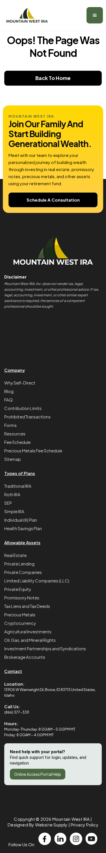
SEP (8, 503)
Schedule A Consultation (53, 199)
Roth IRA (12, 494)
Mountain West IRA (71, 819)
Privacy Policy (84, 824)
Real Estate (15, 555)
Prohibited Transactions (27, 416)
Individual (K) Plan (20, 519)
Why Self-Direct (19, 382)
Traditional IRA (17, 486)
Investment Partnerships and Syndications (45, 648)
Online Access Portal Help (37, 774)
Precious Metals (19, 614)
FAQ (8, 399)
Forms (10, 425)
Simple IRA (14, 511)
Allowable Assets (22, 542)
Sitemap (12, 459)
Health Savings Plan (23, 528)
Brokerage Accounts (24, 657)
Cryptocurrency (20, 623)
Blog (9, 391)
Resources (14, 433)
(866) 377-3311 (16, 712)
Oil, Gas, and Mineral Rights (30, 640)
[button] (94, 15)
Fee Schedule (17, 442)
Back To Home (53, 78)
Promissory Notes (21, 597)
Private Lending (19, 563)
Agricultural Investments (27, 631)
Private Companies (23, 572)
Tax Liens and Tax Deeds (27, 606)
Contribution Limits (23, 408)
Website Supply (51, 824)
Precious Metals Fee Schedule (33, 450)
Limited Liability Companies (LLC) (36, 580)
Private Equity (17, 589)
